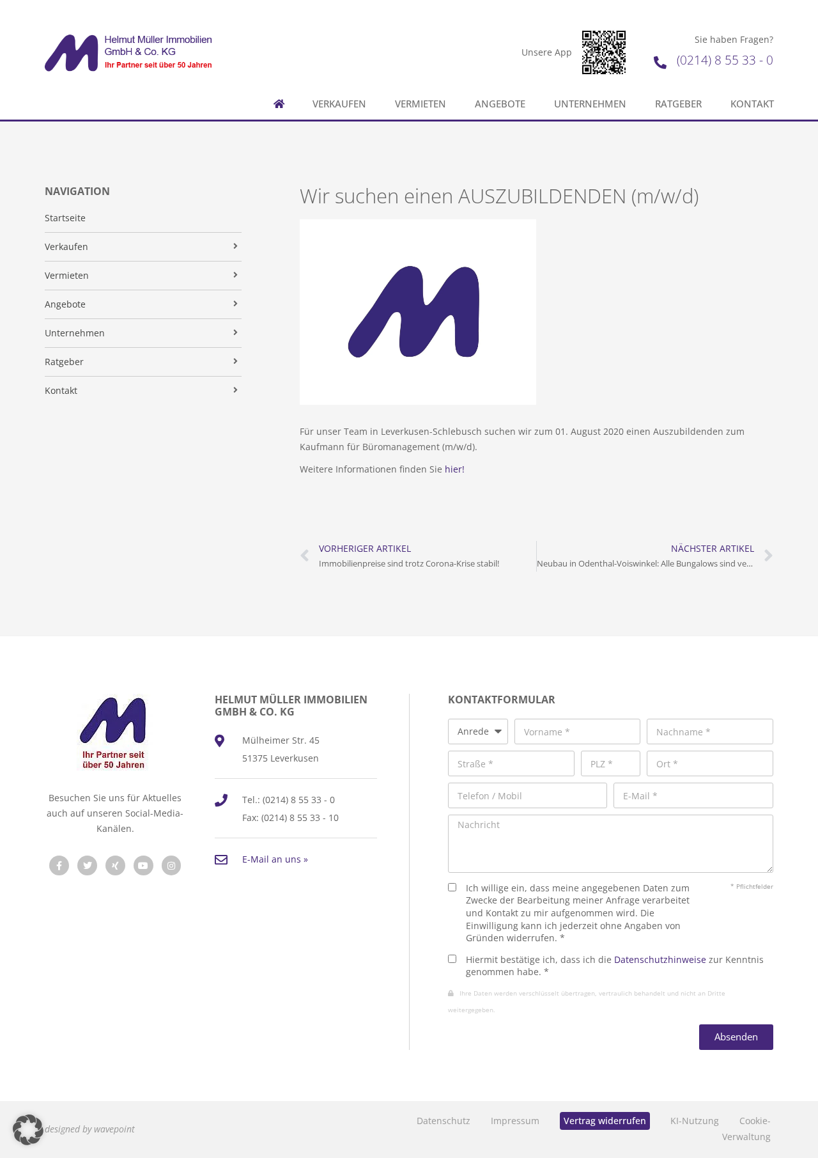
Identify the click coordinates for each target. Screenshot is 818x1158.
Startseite (65, 218)
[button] (28, 1130)
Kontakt (752, 104)
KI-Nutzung (694, 1121)
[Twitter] (87, 865)
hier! (455, 469)
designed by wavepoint (90, 1129)
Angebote (500, 104)
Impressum (515, 1121)
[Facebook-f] (59, 865)
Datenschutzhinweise (660, 959)
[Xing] (115, 865)
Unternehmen (590, 104)
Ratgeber (678, 104)
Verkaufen (339, 104)
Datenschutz (443, 1121)
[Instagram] (171, 865)
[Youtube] (143, 865)
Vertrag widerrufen (605, 1121)
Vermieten (420, 104)
